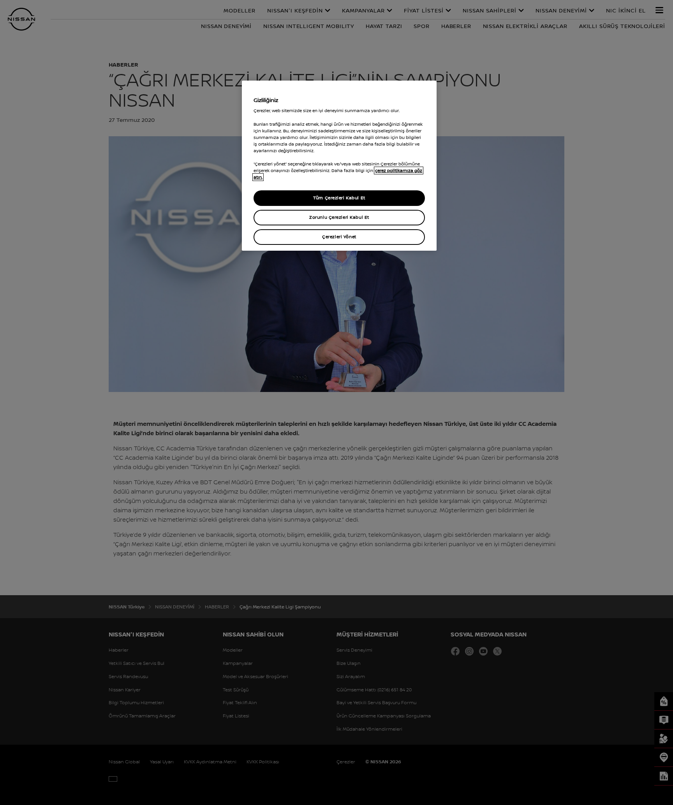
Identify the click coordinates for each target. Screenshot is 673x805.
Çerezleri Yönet (339, 236)
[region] (339, 166)
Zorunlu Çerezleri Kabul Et (339, 217)
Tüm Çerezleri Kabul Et (339, 197)
